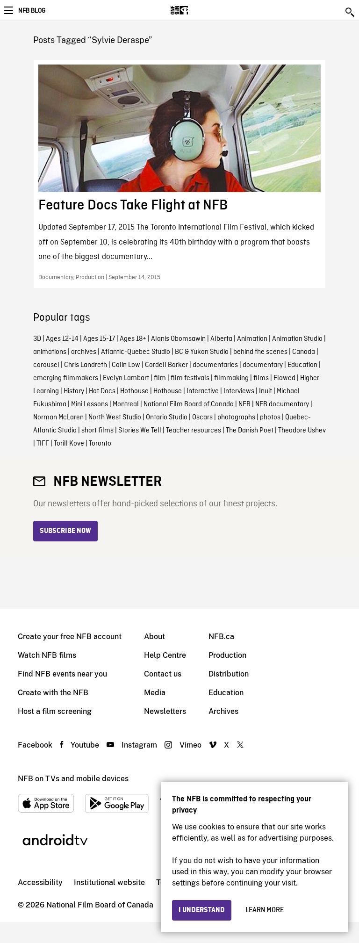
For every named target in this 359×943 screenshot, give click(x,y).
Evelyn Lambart (126, 378)
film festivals (190, 378)
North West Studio (114, 417)
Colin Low (126, 365)
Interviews (238, 391)
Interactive (203, 391)
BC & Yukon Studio (202, 352)
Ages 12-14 (62, 339)
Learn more (264, 910)
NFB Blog (31, 11)
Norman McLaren (58, 417)
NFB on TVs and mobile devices (73, 778)
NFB (244, 404)
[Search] (350, 12)
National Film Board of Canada (189, 404)
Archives (223, 711)
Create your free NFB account (70, 636)
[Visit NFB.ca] (195, 10)
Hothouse (134, 391)
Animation (252, 339)
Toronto (100, 443)
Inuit (265, 391)
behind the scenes (260, 352)
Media (154, 692)
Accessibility (40, 882)
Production (227, 655)
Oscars (202, 417)
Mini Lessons (89, 404)
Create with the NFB (53, 692)
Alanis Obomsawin (178, 339)
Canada (303, 352)
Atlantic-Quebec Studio (135, 352)
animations (49, 352)
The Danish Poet (249, 430)
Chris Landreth (85, 365)
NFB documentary (282, 404)
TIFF (42, 443)
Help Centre (165, 655)
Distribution (228, 673)
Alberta (221, 339)
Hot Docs (102, 391)
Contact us (162, 673)
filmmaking (231, 378)
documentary (263, 365)
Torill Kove (69, 443)
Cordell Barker (166, 365)
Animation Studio (297, 339)
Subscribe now (65, 531)
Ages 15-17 (99, 339)
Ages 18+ (133, 339)
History (74, 391)
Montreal (126, 404)
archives (83, 352)
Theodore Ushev (302, 430)
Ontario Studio (166, 417)
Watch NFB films (47, 655)
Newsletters (165, 711)
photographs (236, 417)
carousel (46, 365)
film (160, 378)
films (261, 378)
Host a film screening (55, 711)
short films (97, 430)
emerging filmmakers (65, 378)
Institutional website (109, 882)
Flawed (284, 378)
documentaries (215, 365)
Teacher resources (193, 430)
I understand (202, 910)
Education (302, 365)
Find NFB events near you (62, 673)
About (154, 636)
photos (270, 417)
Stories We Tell (139, 430)
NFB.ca (221, 636)
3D (37, 339)
